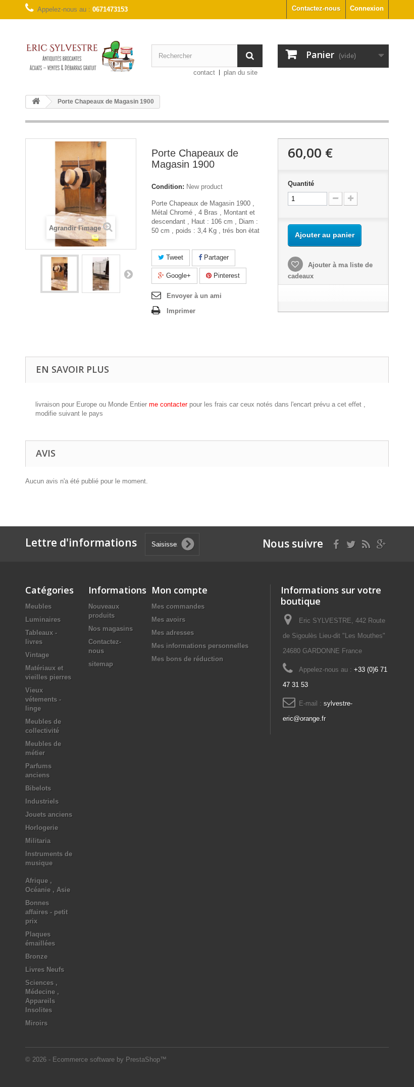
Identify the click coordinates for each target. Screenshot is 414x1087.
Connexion (367, 8)
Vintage (37, 655)
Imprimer (181, 311)
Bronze (36, 956)
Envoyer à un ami (194, 296)
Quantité (301, 183)
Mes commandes (177, 606)
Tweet (173, 257)
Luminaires (43, 619)
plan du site (240, 72)
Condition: (167, 186)
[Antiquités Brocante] (80, 56)
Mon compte (179, 590)
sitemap (100, 664)
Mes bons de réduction (187, 659)
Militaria (37, 841)
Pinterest (226, 275)
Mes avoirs (168, 619)
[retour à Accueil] (35, 101)
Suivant (128, 274)
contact (204, 72)
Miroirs (36, 1023)
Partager (215, 257)
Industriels (42, 801)
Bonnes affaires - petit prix (46, 912)
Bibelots (38, 788)
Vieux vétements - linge (43, 699)
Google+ (177, 275)
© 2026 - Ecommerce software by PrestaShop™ (96, 1059)
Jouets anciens (48, 814)
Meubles (38, 606)
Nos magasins (110, 628)
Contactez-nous (316, 8)
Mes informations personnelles (199, 646)
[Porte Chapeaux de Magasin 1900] (59, 273)
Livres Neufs (44, 969)
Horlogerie (41, 827)
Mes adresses (172, 632)
